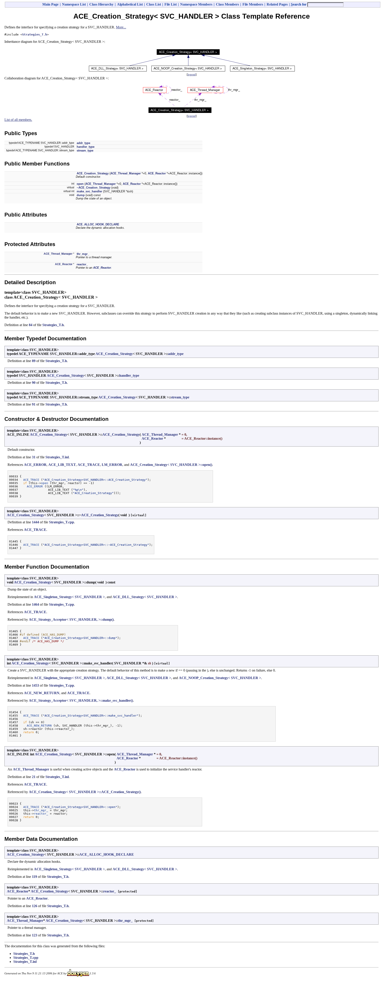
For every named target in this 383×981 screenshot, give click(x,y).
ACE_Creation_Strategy (93, 173)
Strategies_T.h (34, 34)
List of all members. (18, 120)
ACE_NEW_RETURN (41, 693)
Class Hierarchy (101, 4)
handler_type (85, 146)
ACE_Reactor (157, 173)
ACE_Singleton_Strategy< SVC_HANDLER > (69, 597)
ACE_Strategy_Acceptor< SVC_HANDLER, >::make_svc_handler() (81, 700)
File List (170, 4)
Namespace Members (196, 4)
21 (33, 777)
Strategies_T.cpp (61, 522)
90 (33, 382)
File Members (252, 4)
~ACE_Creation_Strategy (93, 187)
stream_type (85, 150)
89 (33, 361)
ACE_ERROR (35, 465)
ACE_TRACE (89, 465)
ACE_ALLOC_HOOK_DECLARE (98, 224)
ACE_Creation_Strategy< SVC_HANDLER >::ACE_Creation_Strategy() (85, 792)
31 (33, 457)
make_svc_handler (89, 191)
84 (30, 325)
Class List (153, 4)
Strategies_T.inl (57, 457)
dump (81, 195)
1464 (35, 604)
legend (192, 74)
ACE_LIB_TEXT (62, 465)
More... (121, 27)
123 (34, 935)
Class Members (227, 4)
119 (34, 877)
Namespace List (74, 4)
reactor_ (82, 264)
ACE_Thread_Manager (125, 173)
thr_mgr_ (83, 254)
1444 (35, 522)
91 (33, 404)
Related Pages (277, 4)
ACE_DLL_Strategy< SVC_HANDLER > (145, 597)
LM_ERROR (112, 465)
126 (34, 906)
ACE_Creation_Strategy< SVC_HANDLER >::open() (171, 465)
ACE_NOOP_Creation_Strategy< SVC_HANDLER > (220, 678)
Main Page (50, 4)
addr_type (83, 143)
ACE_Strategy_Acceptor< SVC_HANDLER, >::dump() (71, 619)
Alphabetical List (130, 4)
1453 (35, 685)
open (80, 183)
